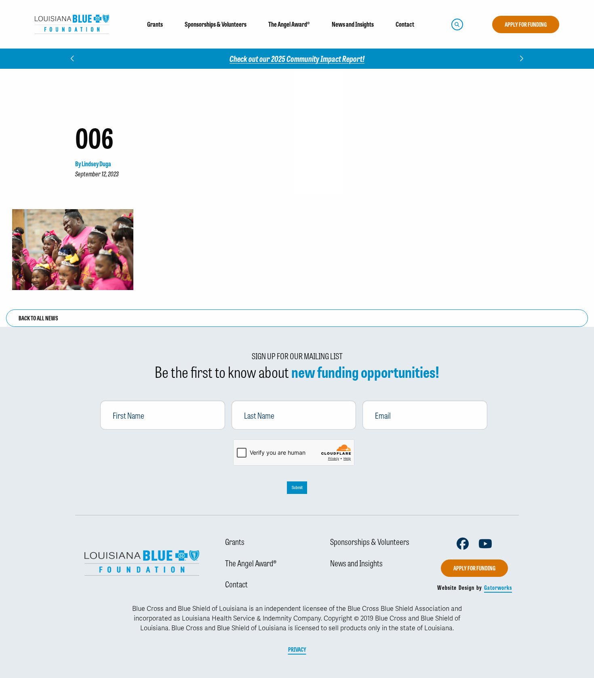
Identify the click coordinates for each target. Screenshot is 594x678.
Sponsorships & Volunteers (369, 541)
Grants (234, 541)
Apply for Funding (526, 24)
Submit (297, 487)
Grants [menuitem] (155, 24)
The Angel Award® (250, 563)
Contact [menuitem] (405, 24)
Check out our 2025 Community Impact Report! (297, 58)
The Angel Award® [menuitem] (289, 24)
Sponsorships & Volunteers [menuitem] (215, 24)
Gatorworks (498, 587)
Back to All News (38, 318)
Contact (236, 584)
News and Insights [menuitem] (353, 24)
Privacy (297, 649)
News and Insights (356, 563)
